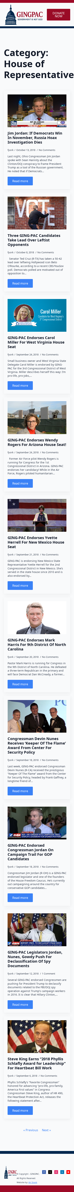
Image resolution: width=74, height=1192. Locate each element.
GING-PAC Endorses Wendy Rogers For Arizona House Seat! (37, 442)
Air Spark (32, 1182)
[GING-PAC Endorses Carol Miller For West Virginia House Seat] (37, 315)
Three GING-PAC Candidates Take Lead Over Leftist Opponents (34, 240)
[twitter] (50, 1172)
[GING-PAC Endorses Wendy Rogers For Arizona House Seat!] (37, 417)
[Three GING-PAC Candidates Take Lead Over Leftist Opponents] (37, 213)
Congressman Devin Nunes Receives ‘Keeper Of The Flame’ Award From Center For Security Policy (37, 745)
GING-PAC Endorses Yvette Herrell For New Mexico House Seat (36, 542)
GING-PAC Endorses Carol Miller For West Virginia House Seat (36, 342)
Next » (46, 1130)
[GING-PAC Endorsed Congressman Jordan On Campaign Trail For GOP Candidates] (37, 823)
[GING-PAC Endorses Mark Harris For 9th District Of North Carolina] (37, 617)
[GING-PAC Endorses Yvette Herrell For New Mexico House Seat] (37, 515)
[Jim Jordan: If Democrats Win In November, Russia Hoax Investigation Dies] (37, 110)
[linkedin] (62, 1172)
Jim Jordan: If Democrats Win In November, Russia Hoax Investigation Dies (35, 138)
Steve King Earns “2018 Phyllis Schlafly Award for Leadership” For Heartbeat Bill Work (37, 1063)
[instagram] (56, 1172)
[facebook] (44, 1172)
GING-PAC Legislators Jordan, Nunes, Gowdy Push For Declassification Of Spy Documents (35, 959)
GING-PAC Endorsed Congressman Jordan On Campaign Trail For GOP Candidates (31, 852)
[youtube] (68, 1172)
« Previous (30, 1130)
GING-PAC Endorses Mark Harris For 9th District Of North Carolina (37, 644)
